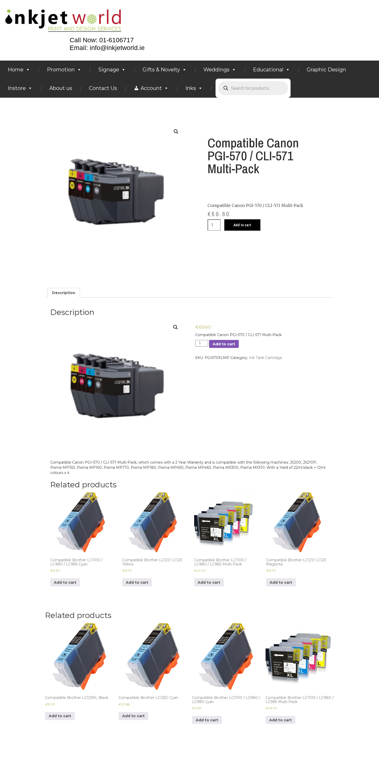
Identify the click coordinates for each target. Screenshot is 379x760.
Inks (190, 88)
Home (15, 69)
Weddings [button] (216, 69)
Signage (108, 69)
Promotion (61, 69)
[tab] (63, 293)
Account (151, 88)
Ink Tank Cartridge (265, 357)
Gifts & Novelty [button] (161, 69)
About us (60, 88)
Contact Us (103, 88)
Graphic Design (326, 69)
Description (63, 292)
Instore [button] (17, 88)
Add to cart (242, 225)
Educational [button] (268, 69)
